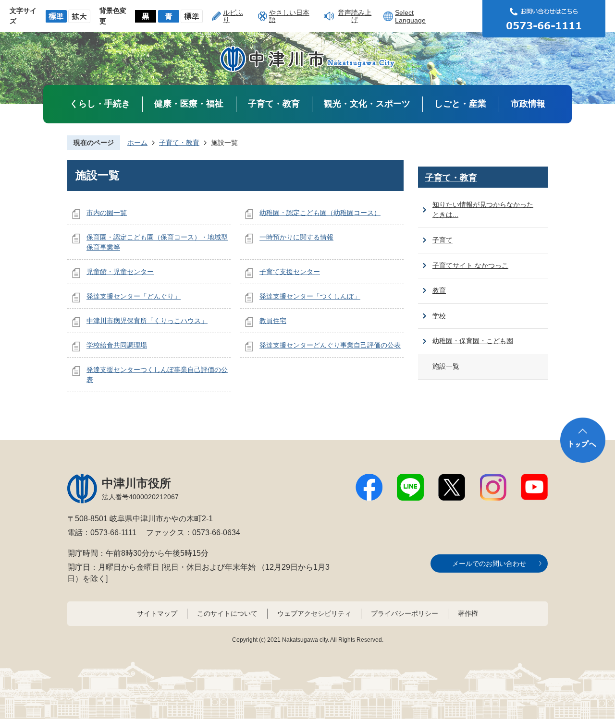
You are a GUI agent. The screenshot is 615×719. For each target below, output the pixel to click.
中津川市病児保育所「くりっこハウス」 (147, 320)
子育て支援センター (289, 272)
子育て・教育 (274, 103)
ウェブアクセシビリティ (314, 613)
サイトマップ (157, 613)
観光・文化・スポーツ (367, 103)
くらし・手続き (100, 103)
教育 (439, 290)
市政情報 (528, 103)
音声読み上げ (354, 16)
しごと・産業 (460, 103)
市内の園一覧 (106, 212)
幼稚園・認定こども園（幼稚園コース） (320, 212)
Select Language (410, 16)
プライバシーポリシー (404, 613)
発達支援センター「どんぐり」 (133, 296)
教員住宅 (272, 320)
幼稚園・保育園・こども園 (472, 341)
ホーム (137, 142)
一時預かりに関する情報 (296, 237)
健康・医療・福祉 (188, 103)
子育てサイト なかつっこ (470, 265)
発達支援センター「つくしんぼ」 (309, 296)
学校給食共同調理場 (116, 345)
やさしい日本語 (289, 16)
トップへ (582, 440)
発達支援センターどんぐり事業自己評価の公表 (330, 345)
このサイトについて (227, 613)
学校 (439, 316)
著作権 (468, 613)
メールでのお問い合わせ (489, 563)
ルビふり (233, 16)
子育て (442, 240)
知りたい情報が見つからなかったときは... (482, 210)
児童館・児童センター (120, 272)
